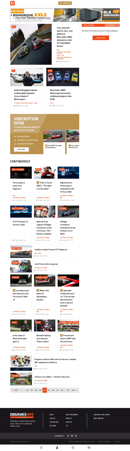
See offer (21, 149)
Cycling (53, 426)
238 (36, 390)
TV (67, 426)
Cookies (117, 441)
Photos (69, 422)
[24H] (41, 447)
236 (27, 390)
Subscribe (66, 3)
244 (62, 390)
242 (53, 390)
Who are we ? (99, 418)
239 (40, 390)
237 (32, 390)
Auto (52, 415)
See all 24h (100, 38)
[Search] (73, 447)
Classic (52, 418)
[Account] (57, 447)
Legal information (104, 441)
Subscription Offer (101, 415)
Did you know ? (72, 415)
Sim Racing (54, 422)
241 (49, 390)
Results (69, 418)
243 (58, 390)
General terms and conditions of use (81, 441)
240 (45, 390)
